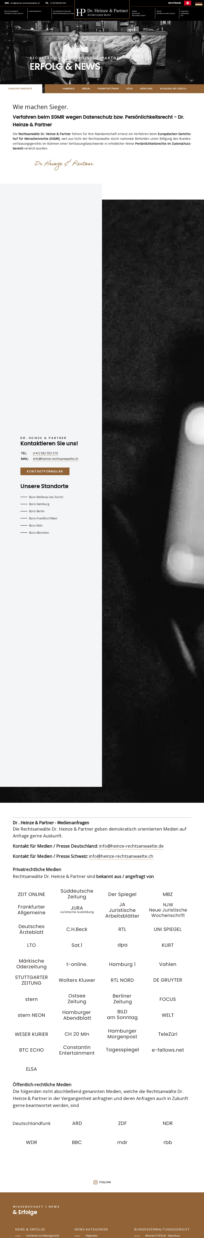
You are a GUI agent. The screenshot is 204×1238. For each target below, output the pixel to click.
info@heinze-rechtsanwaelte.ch (55, 459)
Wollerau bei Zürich (173, 88)
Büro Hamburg (39, 504)
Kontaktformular (45, 471)
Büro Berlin (36, 511)
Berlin (86, 88)
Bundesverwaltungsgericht (162, 1229)
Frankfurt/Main (108, 88)
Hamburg (69, 88)
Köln (129, 88)
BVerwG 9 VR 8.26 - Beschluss (162, 1235)
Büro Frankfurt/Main (43, 518)
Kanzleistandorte (20, 88)
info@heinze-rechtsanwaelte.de (131, 846)
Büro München (39, 532)
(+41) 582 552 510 (45, 453)
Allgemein (91, 1235)
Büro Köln (35, 525)
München (146, 88)
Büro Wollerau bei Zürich (46, 497)
